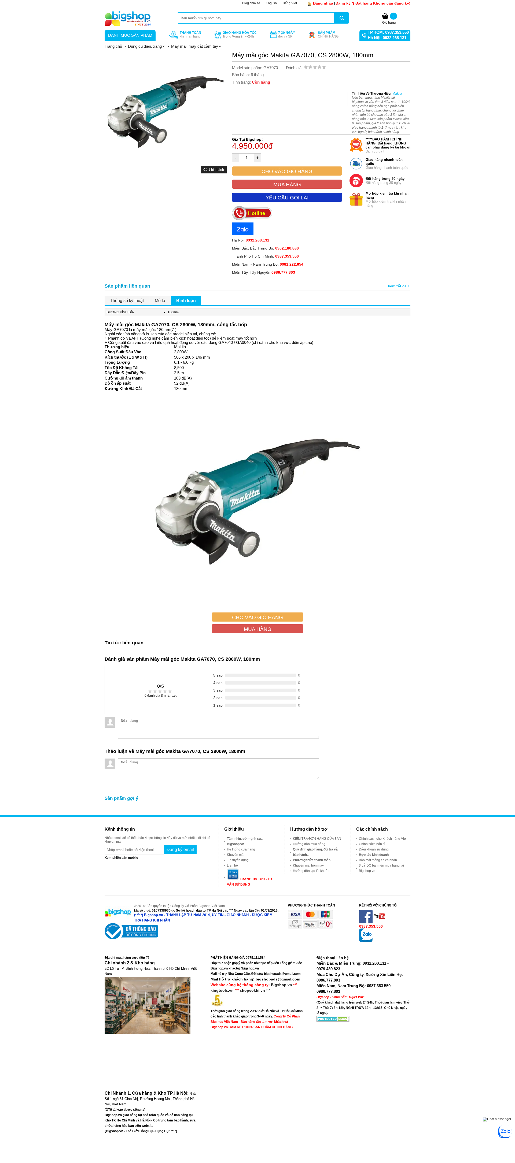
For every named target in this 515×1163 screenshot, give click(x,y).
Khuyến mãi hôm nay (308, 865)
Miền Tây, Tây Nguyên (263, 272)
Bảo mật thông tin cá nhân (378, 860)
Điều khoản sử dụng (374, 849)
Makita (397, 93)
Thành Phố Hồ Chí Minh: (265, 256)
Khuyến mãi (235, 855)
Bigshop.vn (281, 985)
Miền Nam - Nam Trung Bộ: (267, 264)
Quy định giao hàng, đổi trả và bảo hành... (315, 852)
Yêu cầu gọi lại (287, 197)
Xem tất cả (398, 286)
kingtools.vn (222, 990)
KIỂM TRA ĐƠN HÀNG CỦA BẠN (317, 839)
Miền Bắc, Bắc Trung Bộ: (265, 248)
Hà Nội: (250, 240)
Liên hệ (232, 865)
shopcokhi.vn (252, 990)
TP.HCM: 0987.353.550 (388, 32)
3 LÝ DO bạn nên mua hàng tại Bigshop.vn (381, 868)
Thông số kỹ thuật (127, 300)
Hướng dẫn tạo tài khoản (311, 871)
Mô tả (160, 300)
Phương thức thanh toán (311, 860)
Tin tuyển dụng (238, 860)
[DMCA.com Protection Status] (333, 1021)
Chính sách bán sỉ (372, 844)
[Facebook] (366, 922)
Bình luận (186, 300)
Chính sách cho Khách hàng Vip (382, 839)
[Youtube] (380, 922)
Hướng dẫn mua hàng (309, 844)
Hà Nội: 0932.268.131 (387, 37)
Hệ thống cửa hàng (241, 849)
